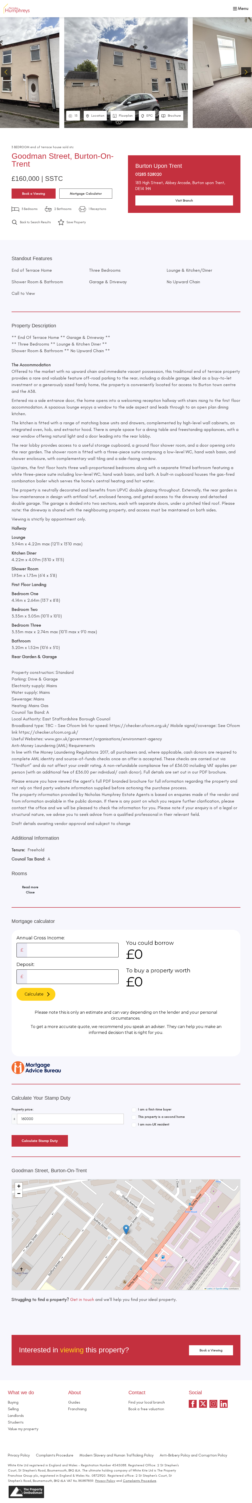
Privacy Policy (19, 1455)
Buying (13, 1402)
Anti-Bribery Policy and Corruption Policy (194, 1455)
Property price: (22, 1109)
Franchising (77, 1409)
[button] (246, 72)
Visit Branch (184, 200)
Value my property (23, 1428)
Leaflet (209, 1288)
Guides (74, 1402)
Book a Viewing (33, 193)
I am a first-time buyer (154, 1109)
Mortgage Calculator (86, 193)
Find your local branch (146, 1402)
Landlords (16, 1415)
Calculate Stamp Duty (40, 1141)
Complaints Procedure (54, 1455)
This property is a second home (161, 1117)
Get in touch (82, 1299)
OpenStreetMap (222, 1288)
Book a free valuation (146, 1409)
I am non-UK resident (153, 1124)
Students (15, 1422)
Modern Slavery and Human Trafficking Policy (116, 1455)
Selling (13, 1409)
